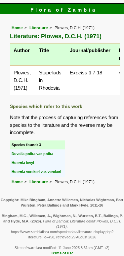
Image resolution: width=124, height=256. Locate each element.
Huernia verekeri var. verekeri (36, 172)
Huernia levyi (23, 163)
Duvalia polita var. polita (32, 154)
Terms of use (62, 253)
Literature (38, 28)
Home (17, 28)
